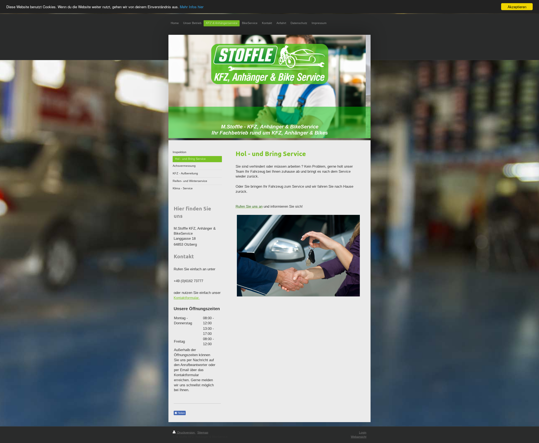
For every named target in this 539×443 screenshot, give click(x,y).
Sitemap (202, 432)
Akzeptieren (517, 6)
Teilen (181, 413)
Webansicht (358, 436)
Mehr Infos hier (192, 6)
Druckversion (186, 432)
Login (362, 432)
